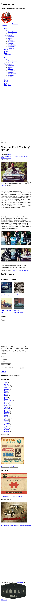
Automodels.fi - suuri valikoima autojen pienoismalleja (16, 525)
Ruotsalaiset (11, 41)
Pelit (5, 53)
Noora (21, 156)
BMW (6, 384)
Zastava (6, 431)
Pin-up (6, 49)
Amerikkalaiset (12, 45)
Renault (6, 413)
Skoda (6, 416)
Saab (5, 415)
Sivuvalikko (4, 25)
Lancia (6, 399)
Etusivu (6, 28)
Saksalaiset (11, 38)
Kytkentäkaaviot (12, 32)
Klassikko (10, 156)
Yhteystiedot (7, 54)
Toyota (6, 421)
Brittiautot (10, 43)
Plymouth (7, 408)
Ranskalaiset (11, 46)
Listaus (6, 51)
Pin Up (25, 156)
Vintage (10, 158)
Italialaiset (10, 40)
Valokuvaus (4, 158)
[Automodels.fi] (14, 522)
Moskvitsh (7, 405)
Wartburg (7, 429)
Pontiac (6, 410)
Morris (6, 404)
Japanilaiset (11, 36)
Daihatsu (6, 389)
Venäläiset (11, 48)
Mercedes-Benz (8, 400)
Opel (5, 407)
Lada (5, 397)
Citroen (6, 387)
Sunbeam (7, 418)
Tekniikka (7, 30)
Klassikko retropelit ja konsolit (9, 467)
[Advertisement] (16, 99)
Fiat (5, 394)
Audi (5, 382)
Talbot (6, 420)
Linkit (3, 371)
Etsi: (2, 367)
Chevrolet (7, 386)
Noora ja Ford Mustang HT (21, 270)
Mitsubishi (7, 402)
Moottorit (10, 33)
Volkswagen (7, 426)
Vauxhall (6, 425)
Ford (5, 156)
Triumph (6, 423)
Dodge (6, 392)
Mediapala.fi (20, 582)
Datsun (6, 391)
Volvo (6, 428)
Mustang (16, 156)
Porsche (6, 412)
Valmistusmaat (8, 35)
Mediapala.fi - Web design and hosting (11, 496)
